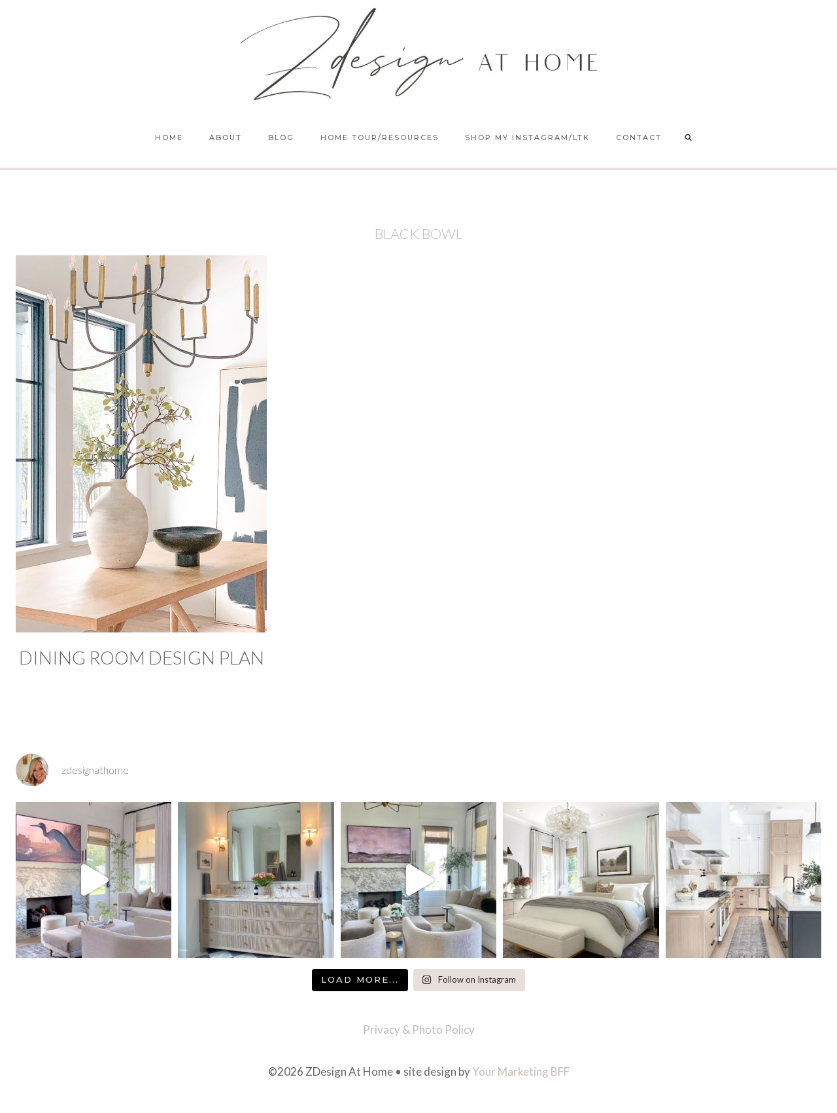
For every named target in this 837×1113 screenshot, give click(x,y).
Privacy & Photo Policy (419, 1029)
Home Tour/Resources (379, 137)
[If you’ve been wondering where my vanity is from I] (255, 880)
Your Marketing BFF (521, 1071)
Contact (639, 137)
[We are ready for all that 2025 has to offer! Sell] (93, 880)
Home (169, 137)
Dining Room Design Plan (141, 657)
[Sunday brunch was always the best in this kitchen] (743, 880)
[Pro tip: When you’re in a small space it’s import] (580, 880)
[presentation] (141, 443)
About (225, 137)
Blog (281, 137)
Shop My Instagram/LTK (527, 137)
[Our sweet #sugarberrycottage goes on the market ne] (418, 880)
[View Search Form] (688, 138)
